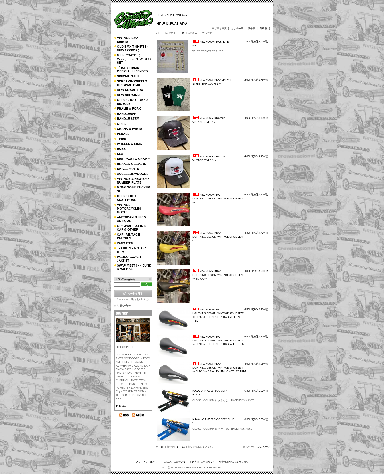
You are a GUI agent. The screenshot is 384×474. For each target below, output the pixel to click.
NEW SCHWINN (128, 95)
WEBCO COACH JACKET (129, 258)
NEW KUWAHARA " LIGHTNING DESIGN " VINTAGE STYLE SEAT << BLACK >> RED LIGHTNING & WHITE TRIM (218, 340)
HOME (160, 15)
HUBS (121, 148)
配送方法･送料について (202, 461)
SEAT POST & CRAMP (133, 158)
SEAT (121, 154)
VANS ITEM (125, 243)
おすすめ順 (237, 28)
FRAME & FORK (129, 108)
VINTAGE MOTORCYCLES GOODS (129, 208)
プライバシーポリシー (148, 461)
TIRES (121, 138)
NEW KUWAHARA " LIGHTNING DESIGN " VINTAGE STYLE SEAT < (218, 198)
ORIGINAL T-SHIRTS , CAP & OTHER (133, 227)
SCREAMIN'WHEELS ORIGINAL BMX (132, 83)
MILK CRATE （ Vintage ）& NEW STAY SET (134, 58)
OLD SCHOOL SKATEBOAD (127, 198)
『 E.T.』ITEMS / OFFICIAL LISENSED (132, 69)
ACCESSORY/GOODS (132, 174)
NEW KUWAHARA (130, 90)
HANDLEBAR (126, 113)
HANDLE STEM (128, 118)
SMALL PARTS (128, 168)
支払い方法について (175, 461)
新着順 (263, 28)
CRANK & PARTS (129, 128)
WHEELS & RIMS (129, 144)
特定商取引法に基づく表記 (233, 461)
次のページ (263, 446)
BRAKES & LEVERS (131, 164)
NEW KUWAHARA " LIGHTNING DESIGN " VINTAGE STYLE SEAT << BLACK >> (218, 275)
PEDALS (123, 134)
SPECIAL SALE (128, 76)
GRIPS (121, 124)
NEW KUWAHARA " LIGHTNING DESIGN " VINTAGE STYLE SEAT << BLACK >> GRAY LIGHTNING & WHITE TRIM (219, 368)
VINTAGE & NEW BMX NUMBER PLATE (133, 180)
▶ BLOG (121, 406)
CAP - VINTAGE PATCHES (128, 236)
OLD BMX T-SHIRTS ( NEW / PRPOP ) (132, 48)
